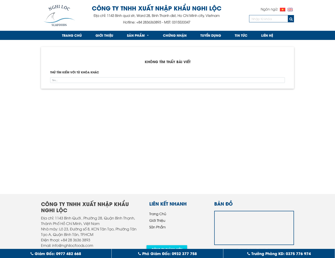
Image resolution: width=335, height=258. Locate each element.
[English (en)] (290, 9)
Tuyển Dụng (210, 35)
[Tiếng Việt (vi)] (282, 9)
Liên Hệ (267, 35)
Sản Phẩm (136, 35)
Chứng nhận (175, 35)
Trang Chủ (157, 213)
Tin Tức (241, 35)
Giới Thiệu (104, 35)
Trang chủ (72, 35)
